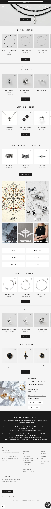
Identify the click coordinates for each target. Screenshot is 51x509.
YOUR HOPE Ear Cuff (25, 329)
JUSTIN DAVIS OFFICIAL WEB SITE (11, 456)
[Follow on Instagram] (9, 496)
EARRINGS (35, 145)
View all (25, 134)
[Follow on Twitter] (6, 496)
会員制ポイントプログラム (29, 472)
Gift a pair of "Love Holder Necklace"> (37, 396)
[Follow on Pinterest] (13, 496)
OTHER (38, 264)
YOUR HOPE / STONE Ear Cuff (9, 329)
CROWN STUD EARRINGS (25, 127)
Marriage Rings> (32, 391)
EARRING (13, 257)
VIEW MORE (25, 22)
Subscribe (7, 491)
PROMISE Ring (25, 165)
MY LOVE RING (9, 165)
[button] (3, 506)
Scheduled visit (35, 402)
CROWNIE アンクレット (25, 50)
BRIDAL (43, 458)
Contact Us (34, 407)
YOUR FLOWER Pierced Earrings (9, 91)
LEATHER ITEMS (45, 461)
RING (13, 145)
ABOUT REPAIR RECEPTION (29, 467)
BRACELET (37, 257)
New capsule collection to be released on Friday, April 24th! (25, 1)
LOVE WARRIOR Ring (41, 127)
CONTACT (25, 449)
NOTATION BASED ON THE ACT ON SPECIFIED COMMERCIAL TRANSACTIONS (30, 460)
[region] (25, 15)
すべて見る (25, 59)
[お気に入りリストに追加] (15, 35)
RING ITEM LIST (25, 174)
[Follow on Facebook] (2, 496)
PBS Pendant (9, 365)
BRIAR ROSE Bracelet (25, 294)
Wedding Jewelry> (32, 393)
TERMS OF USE (26, 464)
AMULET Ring (41, 165)
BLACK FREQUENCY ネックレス (9, 51)
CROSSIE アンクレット (41, 50)
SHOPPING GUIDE (27, 451)
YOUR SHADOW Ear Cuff (25, 90)
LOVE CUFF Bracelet (41, 294)
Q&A (24, 453)
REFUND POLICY (27, 469)
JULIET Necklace (9, 127)
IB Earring (41, 365)
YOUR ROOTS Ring (41, 90)
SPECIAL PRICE (44, 466)
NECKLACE (23, 145)
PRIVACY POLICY (27, 456)
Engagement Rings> (33, 389)
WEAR (42, 463)
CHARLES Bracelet (9, 294)
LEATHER (13, 264)
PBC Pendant (25, 365)
